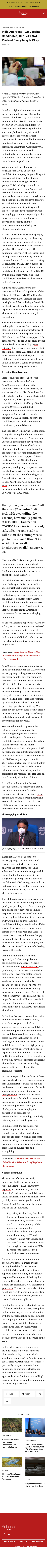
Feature (5, 1470)
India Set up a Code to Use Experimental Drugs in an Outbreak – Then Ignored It (21, 655)
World (21, 27)
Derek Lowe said (29, 966)
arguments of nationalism (15, 1144)
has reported (20, 438)
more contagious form (13, 218)
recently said (8, 864)
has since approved (20, 899)
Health (4, 27)
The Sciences (13, 27)
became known (10, 713)
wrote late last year (12, 1023)
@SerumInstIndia (27, 509)
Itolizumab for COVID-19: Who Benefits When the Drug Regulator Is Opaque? (22, 1162)
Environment (7, 1436)
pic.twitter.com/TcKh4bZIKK (21, 539)
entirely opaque (29, 805)
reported (11, 763)
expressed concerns (34, 1059)
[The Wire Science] (23, 13)
